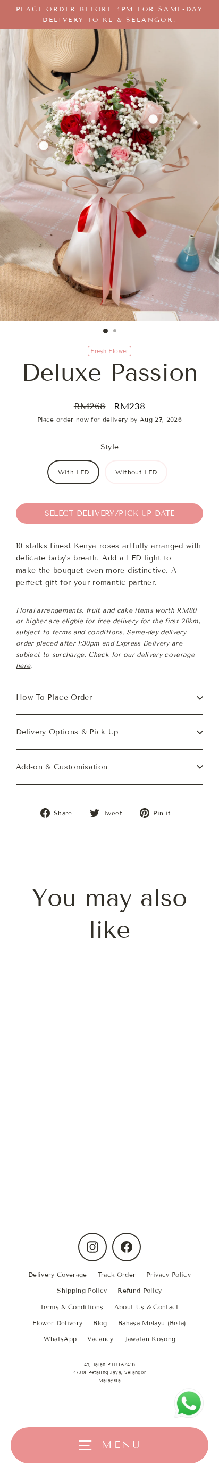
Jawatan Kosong (150, 1339)
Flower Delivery (57, 1323)
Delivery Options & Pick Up (67, 731)
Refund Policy (139, 1290)
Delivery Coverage (57, 1274)
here (23, 665)
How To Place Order (54, 697)
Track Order (117, 1274)
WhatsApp (60, 1339)
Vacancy (100, 1339)
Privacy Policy (168, 1274)
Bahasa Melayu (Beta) (152, 1323)
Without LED (136, 472)
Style (109, 446)
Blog (100, 1323)
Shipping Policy (82, 1290)
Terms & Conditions (71, 1307)
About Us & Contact (146, 1307)
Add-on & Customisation (61, 767)
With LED (73, 472)
